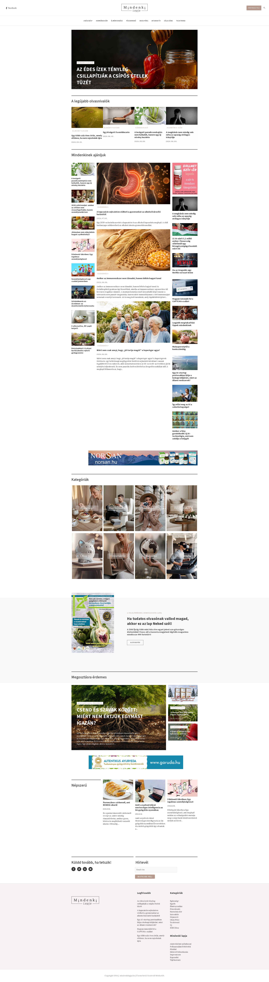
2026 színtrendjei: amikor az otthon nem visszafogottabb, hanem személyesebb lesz (82, 208)
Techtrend (180, 21)
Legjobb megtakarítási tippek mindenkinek (183, 324)
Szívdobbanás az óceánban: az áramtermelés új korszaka (82, 303)
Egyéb (172, 904)
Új (171, 925)
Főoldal (173, 949)
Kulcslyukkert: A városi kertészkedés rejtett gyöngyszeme (81, 350)
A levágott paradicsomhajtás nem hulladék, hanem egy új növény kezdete (148, 135)
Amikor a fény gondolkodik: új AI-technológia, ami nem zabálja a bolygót (182, 435)
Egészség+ (88, 21)
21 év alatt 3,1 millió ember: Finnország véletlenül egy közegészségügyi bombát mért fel (184, 243)
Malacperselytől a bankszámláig (180, 348)
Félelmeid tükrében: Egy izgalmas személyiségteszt (180, 800)
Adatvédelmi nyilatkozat (180, 944)
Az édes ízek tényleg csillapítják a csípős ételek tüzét (112, 76)
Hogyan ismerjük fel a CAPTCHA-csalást (182, 300)
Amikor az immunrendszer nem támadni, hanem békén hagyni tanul (129, 278)
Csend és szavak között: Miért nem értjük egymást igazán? (110, 716)
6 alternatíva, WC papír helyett (81, 327)
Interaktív (156, 21)
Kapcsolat (174, 957)
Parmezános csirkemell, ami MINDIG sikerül (116, 804)
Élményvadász (117, 21)
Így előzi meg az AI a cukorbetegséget (182, 406)
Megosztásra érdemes (90, 703)
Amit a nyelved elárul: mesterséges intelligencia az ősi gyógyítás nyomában (149, 808)
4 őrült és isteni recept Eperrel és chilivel (180, 732)
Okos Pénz (143, 21)
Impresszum (175, 954)
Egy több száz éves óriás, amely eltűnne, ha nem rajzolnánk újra (86, 137)
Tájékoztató (175, 960)
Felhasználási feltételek (180, 946)
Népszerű (174, 917)
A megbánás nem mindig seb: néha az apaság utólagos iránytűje (180, 135)
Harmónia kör (102, 21)
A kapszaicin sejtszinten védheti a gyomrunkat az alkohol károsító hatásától (129, 213)
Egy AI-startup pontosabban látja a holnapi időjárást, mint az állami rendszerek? (184, 376)
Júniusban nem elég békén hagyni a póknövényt (82, 233)
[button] (135, 642)
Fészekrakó (131, 21)
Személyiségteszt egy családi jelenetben (81, 280)
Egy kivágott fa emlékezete (116, 132)
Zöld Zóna (168, 21)
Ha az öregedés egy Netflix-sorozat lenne (182, 271)
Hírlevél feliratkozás (179, 952)
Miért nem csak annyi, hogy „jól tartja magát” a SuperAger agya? (128, 350)
